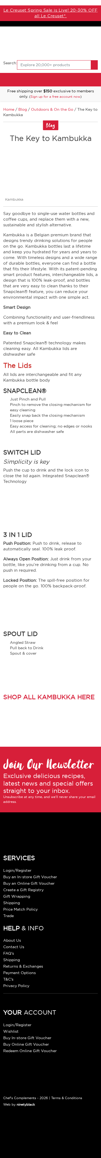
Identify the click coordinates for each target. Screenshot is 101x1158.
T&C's (8, 979)
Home (8, 109)
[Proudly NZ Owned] (43, 1132)
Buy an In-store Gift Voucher (30, 877)
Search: (10, 63)
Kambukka (14, 199)
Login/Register (17, 870)
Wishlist (11, 1031)
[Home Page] (50, 43)
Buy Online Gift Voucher (26, 1044)
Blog (22, 109)
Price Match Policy (20, 909)
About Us (12, 940)
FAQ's (8, 953)
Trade (8, 916)
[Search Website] (94, 65)
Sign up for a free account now (55, 96)
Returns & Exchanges (23, 966)
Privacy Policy (16, 986)
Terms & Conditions (66, 1098)
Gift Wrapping (16, 896)
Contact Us (13, 947)
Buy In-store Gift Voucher (27, 1038)
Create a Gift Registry (23, 890)
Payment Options (19, 973)
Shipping (11, 903)
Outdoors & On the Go (52, 109)
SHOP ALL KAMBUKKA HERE (49, 697)
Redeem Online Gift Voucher (30, 1051)
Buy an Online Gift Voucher (29, 883)
